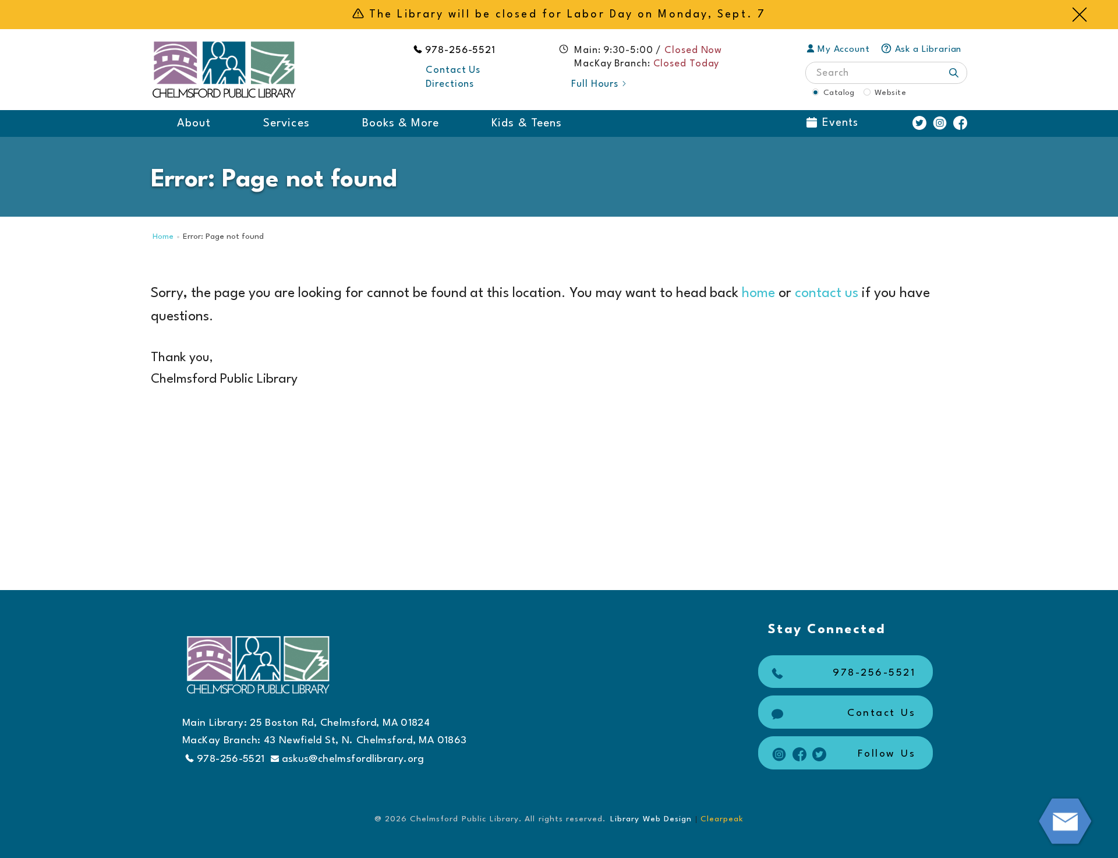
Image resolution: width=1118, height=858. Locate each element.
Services (286, 123)
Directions (450, 84)
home (758, 294)
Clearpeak (722, 819)
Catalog (839, 93)
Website (890, 93)
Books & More (401, 123)
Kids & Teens (526, 123)
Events (840, 123)
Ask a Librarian (928, 49)
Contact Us (453, 70)
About (194, 123)
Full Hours (594, 84)
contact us (826, 294)
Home (163, 237)
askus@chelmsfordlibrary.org (353, 759)
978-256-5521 (461, 50)
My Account (844, 49)
